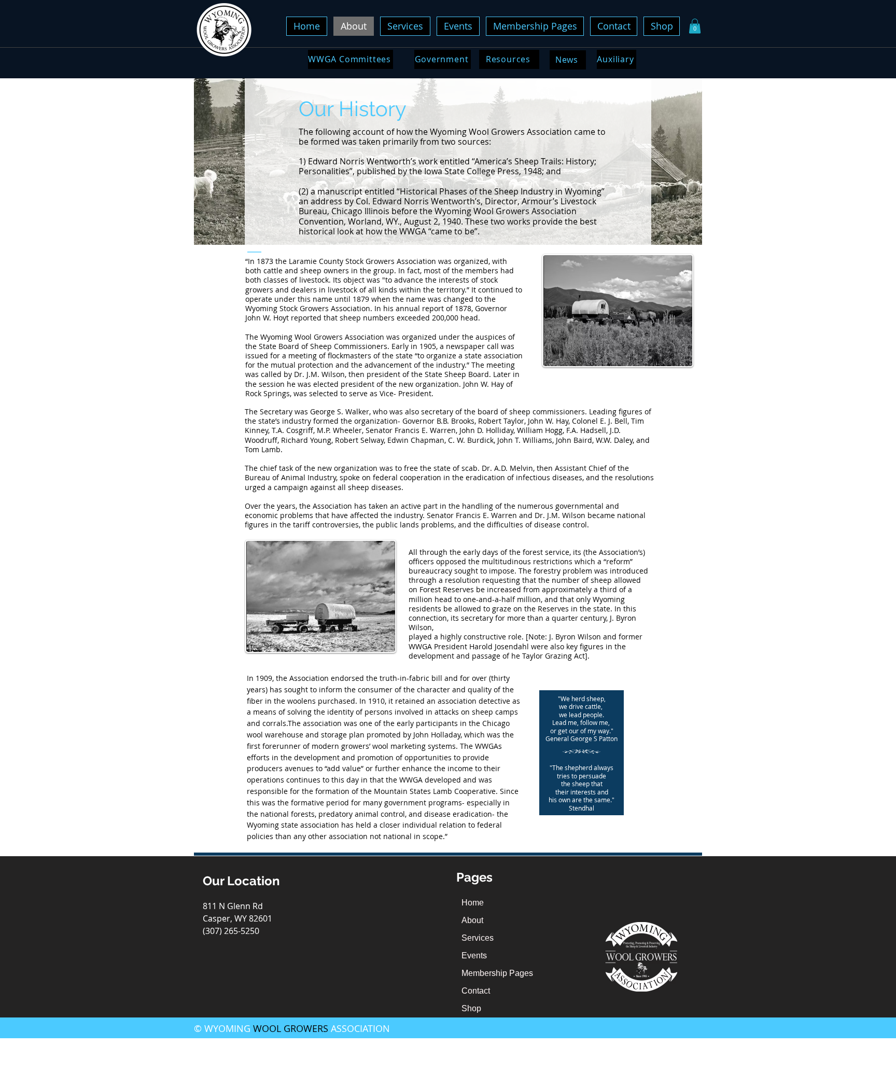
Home (472, 902)
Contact (475, 990)
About (472, 920)
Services (477, 937)
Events (474, 955)
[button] (695, 26)
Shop (471, 1008)
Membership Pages (497, 973)
